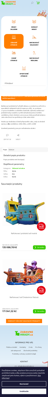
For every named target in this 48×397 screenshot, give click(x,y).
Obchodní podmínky (30, 350)
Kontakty (23, 347)
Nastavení (24, 384)
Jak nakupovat (16, 350)
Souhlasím (24, 391)
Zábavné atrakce (18, 168)
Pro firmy (38, 347)
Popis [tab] (5, 150)
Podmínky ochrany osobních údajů (24, 354)
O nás (31, 347)
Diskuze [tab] (11, 150)
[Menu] (44, 3)
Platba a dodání (11, 347)
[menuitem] (14, 25)
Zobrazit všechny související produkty (24, 321)
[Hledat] (32, 3)
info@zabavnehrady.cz (26, 366)
